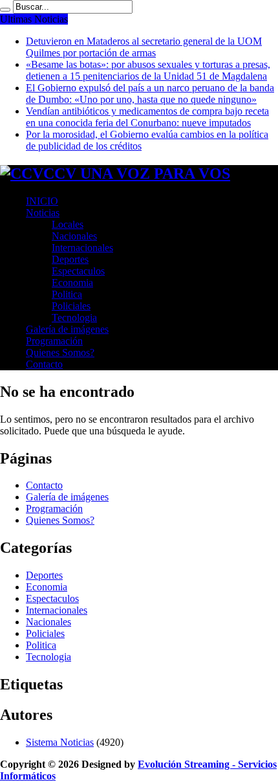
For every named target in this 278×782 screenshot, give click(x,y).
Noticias (42, 212)
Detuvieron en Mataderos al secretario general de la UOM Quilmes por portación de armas (144, 47)
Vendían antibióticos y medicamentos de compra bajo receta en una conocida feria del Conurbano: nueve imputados (147, 117)
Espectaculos (78, 270)
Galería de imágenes (67, 329)
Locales (67, 224)
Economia (72, 282)
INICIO (42, 201)
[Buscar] (5, 10)
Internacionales (82, 247)
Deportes (70, 259)
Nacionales (74, 235)
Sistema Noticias (60, 742)
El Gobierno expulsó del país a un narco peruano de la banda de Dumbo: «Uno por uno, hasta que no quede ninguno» (150, 93)
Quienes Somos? (60, 352)
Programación (54, 340)
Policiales (71, 305)
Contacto (44, 364)
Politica (67, 294)
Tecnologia (74, 317)
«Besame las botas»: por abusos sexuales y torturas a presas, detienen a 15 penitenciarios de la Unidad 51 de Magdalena (148, 70)
